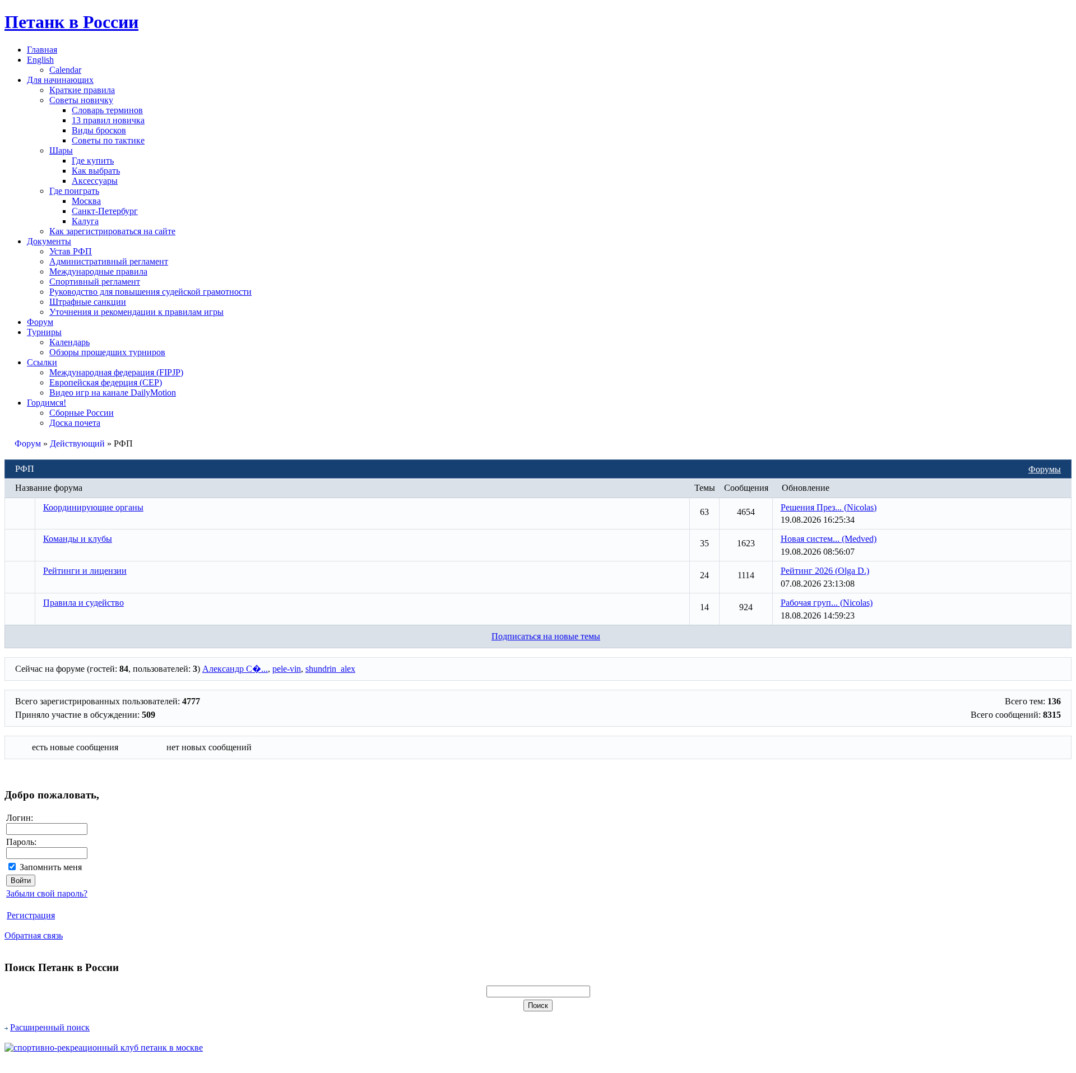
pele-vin (286, 668)
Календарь (69, 342)
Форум (40, 322)
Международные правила (98, 271)
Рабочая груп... (827, 602)
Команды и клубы (77, 539)
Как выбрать (96, 170)
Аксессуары (95, 180)
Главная (42, 49)
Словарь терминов (107, 110)
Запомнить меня (51, 867)
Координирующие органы (93, 507)
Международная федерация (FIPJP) (116, 372)
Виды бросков (99, 130)
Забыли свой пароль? (46, 893)
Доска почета (74, 423)
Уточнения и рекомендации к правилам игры (136, 312)
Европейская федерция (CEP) (105, 382)
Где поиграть (74, 191)
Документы (49, 241)
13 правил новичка (108, 120)
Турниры (44, 332)
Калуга (85, 221)
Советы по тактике (108, 140)
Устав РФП (70, 251)
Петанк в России (71, 22)
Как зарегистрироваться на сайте (112, 231)
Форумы (1044, 469)
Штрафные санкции (87, 301)
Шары (61, 150)
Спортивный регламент (94, 281)
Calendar (65, 70)
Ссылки (42, 362)
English (40, 59)
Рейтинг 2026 (825, 570)
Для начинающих (60, 80)
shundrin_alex (330, 668)
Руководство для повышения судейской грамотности (150, 291)
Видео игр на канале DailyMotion (112, 392)
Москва (86, 201)
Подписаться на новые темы (545, 636)
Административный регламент (108, 261)
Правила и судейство (83, 602)
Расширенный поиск (50, 1027)
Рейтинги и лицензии (85, 570)
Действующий (77, 443)
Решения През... (828, 507)
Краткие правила (82, 90)
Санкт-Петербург (105, 211)
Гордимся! (46, 402)
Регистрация (31, 915)
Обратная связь (33, 935)
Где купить (93, 160)
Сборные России (81, 412)
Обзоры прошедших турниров (107, 352)
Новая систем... (828, 539)
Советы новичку (81, 100)
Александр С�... (235, 668)
